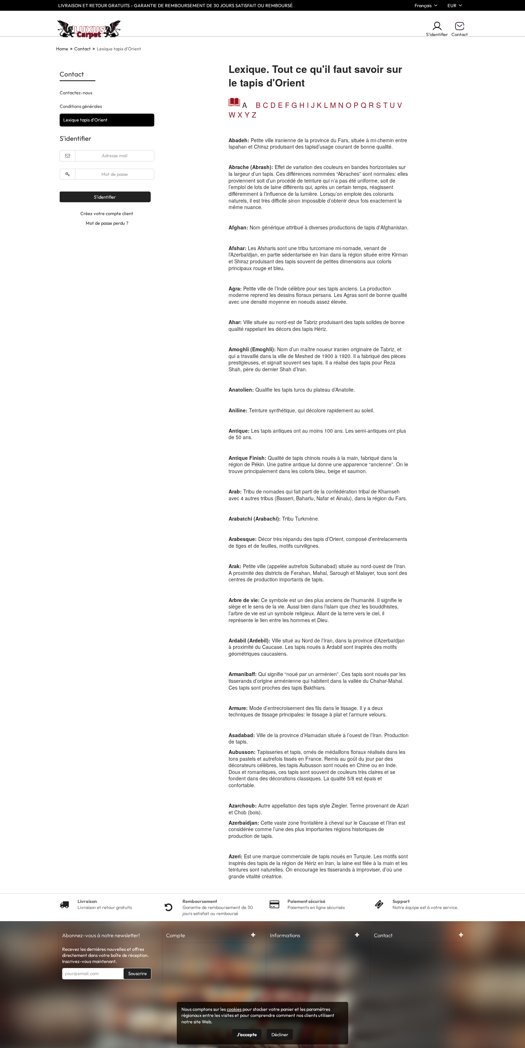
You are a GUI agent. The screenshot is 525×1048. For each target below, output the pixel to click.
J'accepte (247, 1034)
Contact (82, 48)
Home (62, 48)
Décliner (279, 1034)
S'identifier (437, 34)
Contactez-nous (76, 92)
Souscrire (137, 973)
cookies (234, 1009)
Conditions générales (81, 106)
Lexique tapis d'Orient (85, 120)
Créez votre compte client (106, 213)
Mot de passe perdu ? (107, 223)
